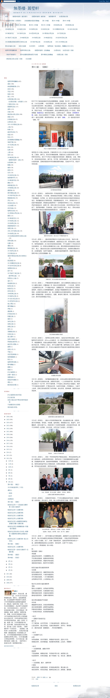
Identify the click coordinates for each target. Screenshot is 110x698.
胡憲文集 (10, 228)
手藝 (9, 352)
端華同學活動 (12, 362)
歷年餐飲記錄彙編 (47, 54)
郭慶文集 (10, 316)
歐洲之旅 (10, 286)
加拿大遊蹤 (22, 46)
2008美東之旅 (69, 25)
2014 (8, 452)
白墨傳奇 (41, 46)
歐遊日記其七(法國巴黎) (15, 518)
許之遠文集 (11, 397)
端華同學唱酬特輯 (11, 50)
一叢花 (10, 493)
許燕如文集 (11, 314)
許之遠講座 (11, 372)
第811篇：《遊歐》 (14, 502)
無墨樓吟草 (52, 16)
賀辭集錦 (10, 377)
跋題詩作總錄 (12, 380)
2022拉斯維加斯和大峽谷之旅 (17, 236)
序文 (9, 200)
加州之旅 (10, 321)
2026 (8, 417)
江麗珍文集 (11, 104)
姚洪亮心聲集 (12, 344)
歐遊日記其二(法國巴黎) (15, 547)
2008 (8, 583)
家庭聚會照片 (12, 226)
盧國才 (16, 591)
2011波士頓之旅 (72, 29)
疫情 (9, 170)
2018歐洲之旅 (24, 38)
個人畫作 (10, 337)
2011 (8, 574)
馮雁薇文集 (11, 331)
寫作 (9, 155)
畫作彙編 (10, 306)
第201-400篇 (55, 21)
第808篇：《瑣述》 (14, 558)
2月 (9, 567)
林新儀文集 (11, 185)
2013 (8, 455)
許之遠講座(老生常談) (15, 395)
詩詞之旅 (10, 291)
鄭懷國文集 (11, 248)
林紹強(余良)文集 (13, 114)
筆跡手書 (10, 142)
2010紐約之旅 (21, 29)
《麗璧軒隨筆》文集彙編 (42, 50)
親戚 (9, 370)
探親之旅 (10, 326)
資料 (9, 109)
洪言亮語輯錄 (12, 354)
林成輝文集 (11, 283)
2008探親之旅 (9, 29)
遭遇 (9, 246)
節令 (9, 147)
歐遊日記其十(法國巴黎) (15, 510)
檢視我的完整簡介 (9, 646)
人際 (9, 152)
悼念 (9, 137)
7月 (9, 476)
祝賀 (9, 135)
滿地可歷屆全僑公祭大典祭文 (17, 256)
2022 (8, 428)
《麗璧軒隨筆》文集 (14, 160)
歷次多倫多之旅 (10, 46)
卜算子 (10, 496)
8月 (9, 473)
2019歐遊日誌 (48, 38)
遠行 (9, 281)
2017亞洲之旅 (61, 33)
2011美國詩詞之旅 (58, 29)
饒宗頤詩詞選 (12, 385)
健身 (9, 319)
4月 (9, 561)
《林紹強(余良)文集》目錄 (13, 59)
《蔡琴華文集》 (13, 276)
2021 (8, 431)
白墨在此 (10, 122)
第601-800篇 (9, 25)
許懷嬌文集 (11, 119)
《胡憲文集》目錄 (62, 54)
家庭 (9, 117)
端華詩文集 (11, 211)
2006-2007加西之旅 (13, 231)
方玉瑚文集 (11, 253)
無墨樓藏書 (11, 357)
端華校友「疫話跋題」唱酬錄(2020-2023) (61, 46)
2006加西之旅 (57, 25)
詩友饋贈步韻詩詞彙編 (32, 21)
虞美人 (10, 490)
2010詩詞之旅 (45, 29)
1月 (9, 570)
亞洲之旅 (10, 334)
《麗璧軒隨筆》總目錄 (38, 16)
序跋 (9, 309)
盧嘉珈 (10, 190)
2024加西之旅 (48, 42)
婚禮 (9, 347)
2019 (8, 437)
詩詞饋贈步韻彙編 (13, 140)
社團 (9, 243)
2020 (8, 434)
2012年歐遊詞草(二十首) (15, 487)
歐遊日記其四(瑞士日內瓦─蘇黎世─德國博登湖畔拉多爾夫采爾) (18, 533)
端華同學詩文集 (25, 50)
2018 (8, 440)
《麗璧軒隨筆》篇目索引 (19, 16)
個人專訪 (10, 304)
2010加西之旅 (33, 29)
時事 (9, 129)
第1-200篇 (45, 21)
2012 (8, 458)
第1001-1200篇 (33, 25)
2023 (8, 425)
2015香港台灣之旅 (48, 33)
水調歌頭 (11, 499)
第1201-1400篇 (45, 25)
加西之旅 (10, 324)
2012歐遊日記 (9, 33)
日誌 (9, 91)
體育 (9, 216)
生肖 (9, 173)
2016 (8, 446)
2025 (8, 419)
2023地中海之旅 (35, 42)
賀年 (9, 329)
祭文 (9, 359)
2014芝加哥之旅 (34, 33)
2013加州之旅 (21, 33)
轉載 (9, 165)
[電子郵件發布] (49, 677)
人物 (9, 127)
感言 (9, 84)
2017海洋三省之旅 (11, 38)
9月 (9, 470)
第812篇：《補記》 (14, 484)
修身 (9, 167)
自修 (9, 112)
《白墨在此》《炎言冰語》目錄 (63, 50)
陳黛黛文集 (11, 198)
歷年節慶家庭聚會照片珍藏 (29, 54)
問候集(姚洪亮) (12, 342)
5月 (9, 482)
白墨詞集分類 (63, 16)
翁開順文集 (11, 268)
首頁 (6, 16)
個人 (9, 96)
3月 (9, 564)
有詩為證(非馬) (12, 407)
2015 (8, 449)
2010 (8, 577)
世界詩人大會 (12, 278)
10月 (9, 467)
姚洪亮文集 (11, 132)
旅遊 (37, 679)
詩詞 (9, 89)
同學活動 (10, 241)
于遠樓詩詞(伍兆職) (14, 405)
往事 (9, 150)
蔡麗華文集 (11, 107)
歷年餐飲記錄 (12, 193)
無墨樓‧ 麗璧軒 (26, 8)
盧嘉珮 (10, 311)
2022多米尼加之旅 (61, 38)
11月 (9, 464)
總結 (9, 183)
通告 (9, 382)
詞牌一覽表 (11, 375)
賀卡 (9, 271)
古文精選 (28, 59)
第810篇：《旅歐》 (14, 544)
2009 (8, 580)
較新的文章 (35, 686)
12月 (9, 461)
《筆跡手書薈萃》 (11, 54)
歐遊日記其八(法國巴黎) (15, 515)
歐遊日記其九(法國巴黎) (15, 513)
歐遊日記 (10, 288)
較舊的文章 (77, 686)
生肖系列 (32, 46)
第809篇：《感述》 (14, 555)
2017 (8, 443)
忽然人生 (10, 349)
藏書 (9, 367)
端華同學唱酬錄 (13, 81)
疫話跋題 (10, 261)
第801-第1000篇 (21, 25)
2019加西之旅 (36, 38)
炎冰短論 (10, 208)
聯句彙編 (10, 364)
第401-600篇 (66, 21)
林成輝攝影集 (12, 86)
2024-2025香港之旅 (61, 42)
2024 (8, 422)
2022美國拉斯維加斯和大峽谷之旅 (16, 42)
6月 (9, 479)
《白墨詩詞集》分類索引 (13, 21)
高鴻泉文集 (11, 203)
